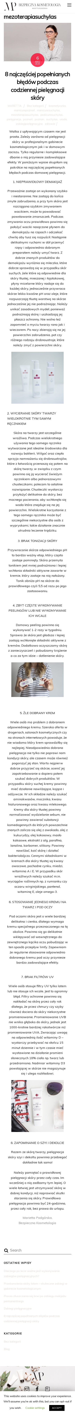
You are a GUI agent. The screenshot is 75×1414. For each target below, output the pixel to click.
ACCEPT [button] (57, 1408)
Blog (7, 1349)
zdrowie (50, 123)
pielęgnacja (14, 119)
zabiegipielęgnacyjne (29, 123)
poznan (39, 119)
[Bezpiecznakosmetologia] (10, 9)
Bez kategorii (35, 105)
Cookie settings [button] (35, 1408)
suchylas (52, 119)
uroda (63, 119)
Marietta (15, 105)
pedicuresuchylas (51, 114)
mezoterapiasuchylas (24, 114)
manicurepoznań (24, 110)
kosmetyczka (57, 105)
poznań (28, 119)
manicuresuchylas (48, 110)
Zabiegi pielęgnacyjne (18, 1308)
